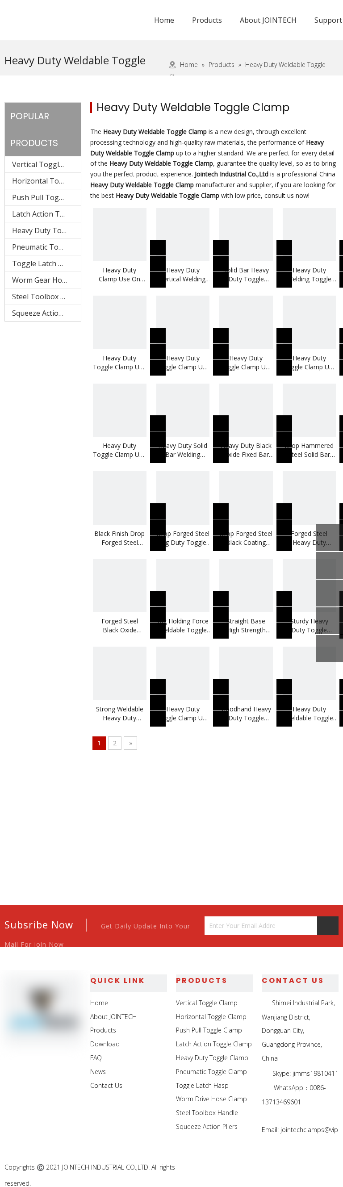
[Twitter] (310, 1168)
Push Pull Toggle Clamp (46, 197)
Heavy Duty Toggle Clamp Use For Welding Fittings (245, 363)
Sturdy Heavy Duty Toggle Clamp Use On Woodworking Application (309, 626)
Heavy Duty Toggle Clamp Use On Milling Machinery (119, 363)
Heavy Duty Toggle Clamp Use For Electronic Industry (119, 450)
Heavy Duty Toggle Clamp (46, 230)
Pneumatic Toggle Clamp (46, 247)
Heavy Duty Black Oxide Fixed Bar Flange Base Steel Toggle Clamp (246, 450)
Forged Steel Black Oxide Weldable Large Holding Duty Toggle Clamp (119, 626)
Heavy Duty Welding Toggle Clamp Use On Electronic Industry (309, 275)
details (164, 277)
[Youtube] (330, 1168)
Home (99, 1003)
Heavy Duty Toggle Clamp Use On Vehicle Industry (182, 363)
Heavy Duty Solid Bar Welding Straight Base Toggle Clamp (182, 450)
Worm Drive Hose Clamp (211, 1099)
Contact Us (106, 1085)
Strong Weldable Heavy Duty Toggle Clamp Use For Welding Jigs (119, 714)
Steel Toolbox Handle (46, 296)
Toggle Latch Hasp (43, 263)
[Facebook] (269, 1168)
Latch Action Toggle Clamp (46, 214)
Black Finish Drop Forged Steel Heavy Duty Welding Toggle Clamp (119, 538)
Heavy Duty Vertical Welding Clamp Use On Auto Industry (182, 275)
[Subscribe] (328, 925)
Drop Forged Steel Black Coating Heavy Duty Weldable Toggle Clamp (245, 538)
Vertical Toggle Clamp (46, 164)
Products (103, 1030)
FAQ (96, 1057)
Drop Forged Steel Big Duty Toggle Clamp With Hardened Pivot (182, 538)
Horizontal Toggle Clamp (46, 181)
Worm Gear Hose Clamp (46, 280)
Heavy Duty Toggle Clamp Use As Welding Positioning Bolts (182, 714)
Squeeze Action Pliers (46, 313)
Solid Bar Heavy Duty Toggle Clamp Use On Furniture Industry (246, 275)
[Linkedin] (289, 1168)
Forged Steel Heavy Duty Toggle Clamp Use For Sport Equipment (309, 538)
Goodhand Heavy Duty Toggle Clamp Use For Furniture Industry (246, 714)
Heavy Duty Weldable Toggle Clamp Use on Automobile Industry (309, 714)
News (98, 1071)
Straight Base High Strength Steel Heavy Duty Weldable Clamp (246, 626)
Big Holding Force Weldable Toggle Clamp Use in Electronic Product (182, 626)
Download (105, 1044)
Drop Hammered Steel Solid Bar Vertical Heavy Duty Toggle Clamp (309, 450)
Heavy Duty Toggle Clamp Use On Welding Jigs (309, 363)
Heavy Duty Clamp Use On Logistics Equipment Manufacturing (120, 275)
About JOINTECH (113, 1016)
